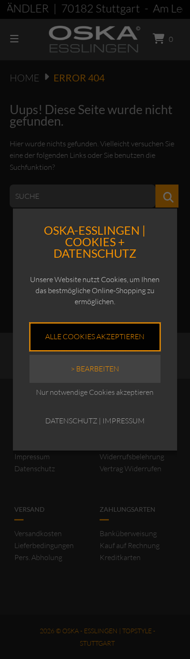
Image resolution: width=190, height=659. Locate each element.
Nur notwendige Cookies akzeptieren (95, 392)
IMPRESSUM (123, 420)
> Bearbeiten (95, 368)
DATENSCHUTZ (71, 420)
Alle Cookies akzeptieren (94, 336)
